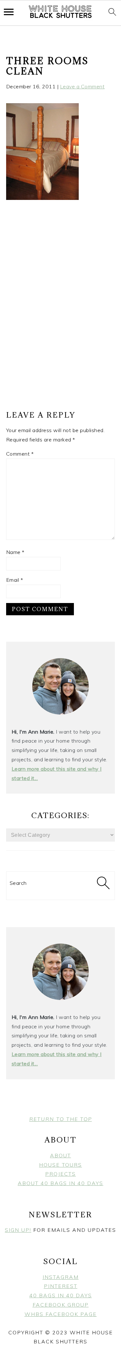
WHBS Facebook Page (61, 1314)
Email (14, 580)
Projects (60, 1174)
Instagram (61, 1277)
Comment (20, 453)
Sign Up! (18, 1230)
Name (15, 552)
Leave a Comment (82, 86)
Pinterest (60, 1286)
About (60, 1155)
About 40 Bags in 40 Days (60, 1183)
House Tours (60, 1165)
